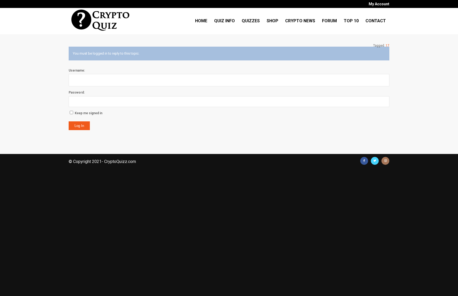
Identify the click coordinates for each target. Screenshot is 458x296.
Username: (77, 70)
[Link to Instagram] (385, 161)
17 (387, 45)
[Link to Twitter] (375, 161)
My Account (379, 4)
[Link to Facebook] (364, 161)
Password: (77, 92)
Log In (79, 126)
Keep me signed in (88, 113)
